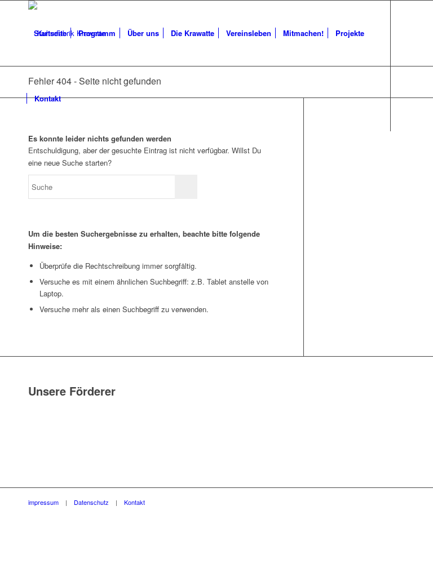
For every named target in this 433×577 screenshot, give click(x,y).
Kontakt (134, 502)
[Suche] (76, 98)
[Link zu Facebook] (31, 163)
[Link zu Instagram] (48, 163)
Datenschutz (91, 502)
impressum (43, 502)
